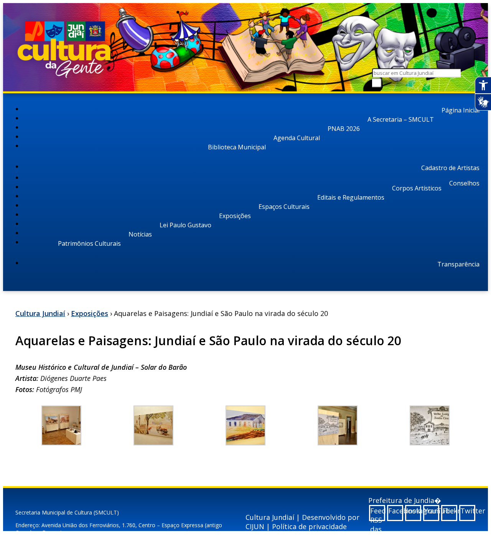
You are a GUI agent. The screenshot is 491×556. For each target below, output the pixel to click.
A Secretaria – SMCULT (400, 119)
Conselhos (464, 183)
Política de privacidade (309, 526)
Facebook (395, 510)
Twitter (467, 510)
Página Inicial (460, 110)
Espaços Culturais (284, 206)
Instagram (413, 510)
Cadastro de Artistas (450, 168)
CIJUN (255, 526)
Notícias (140, 234)
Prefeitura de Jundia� (404, 500)
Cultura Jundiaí (40, 313)
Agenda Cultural (297, 138)
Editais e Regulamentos (350, 197)
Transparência (458, 264)
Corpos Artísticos (417, 188)
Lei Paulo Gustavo (185, 225)
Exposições (235, 216)
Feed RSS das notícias (377, 513)
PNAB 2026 (344, 128)
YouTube (431, 510)
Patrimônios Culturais (89, 243)
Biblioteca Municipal (237, 147)
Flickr (449, 510)
